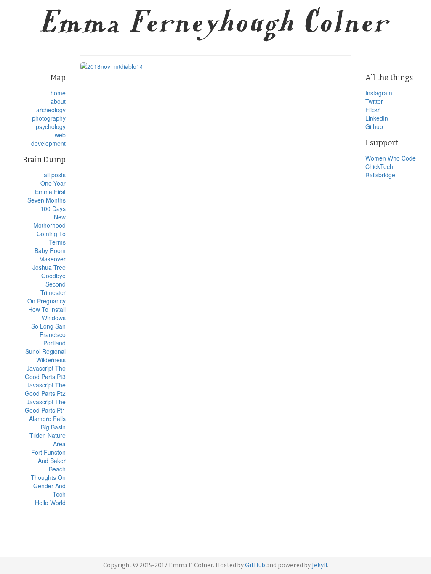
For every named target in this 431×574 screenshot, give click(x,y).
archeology (51, 109)
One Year (53, 183)
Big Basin (53, 427)
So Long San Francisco (48, 330)
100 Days (53, 208)
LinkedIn (376, 118)
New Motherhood (49, 221)
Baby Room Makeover (50, 254)
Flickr (372, 109)
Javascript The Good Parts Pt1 (45, 406)
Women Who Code (390, 158)
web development (48, 139)
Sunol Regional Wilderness (45, 355)
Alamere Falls (47, 418)
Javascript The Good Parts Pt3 (45, 372)
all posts (55, 175)
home (58, 93)
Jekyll (319, 565)
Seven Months (46, 200)
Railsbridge (380, 175)
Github (374, 126)
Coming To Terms (51, 237)
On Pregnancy (46, 301)
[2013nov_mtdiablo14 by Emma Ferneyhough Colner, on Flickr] (215, 66)
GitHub (255, 565)
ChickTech (379, 166)
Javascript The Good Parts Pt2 (45, 389)
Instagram (378, 93)
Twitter (374, 101)
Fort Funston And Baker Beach (48, 460)
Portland (54, 343)
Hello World (50, 502)
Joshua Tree (49, 267)
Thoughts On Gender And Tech (48, 485)
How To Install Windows (47, 313)
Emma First (50, 191)
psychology (51, 126)
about (58, 101)
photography (49, 118)
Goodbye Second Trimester (53, 284)
